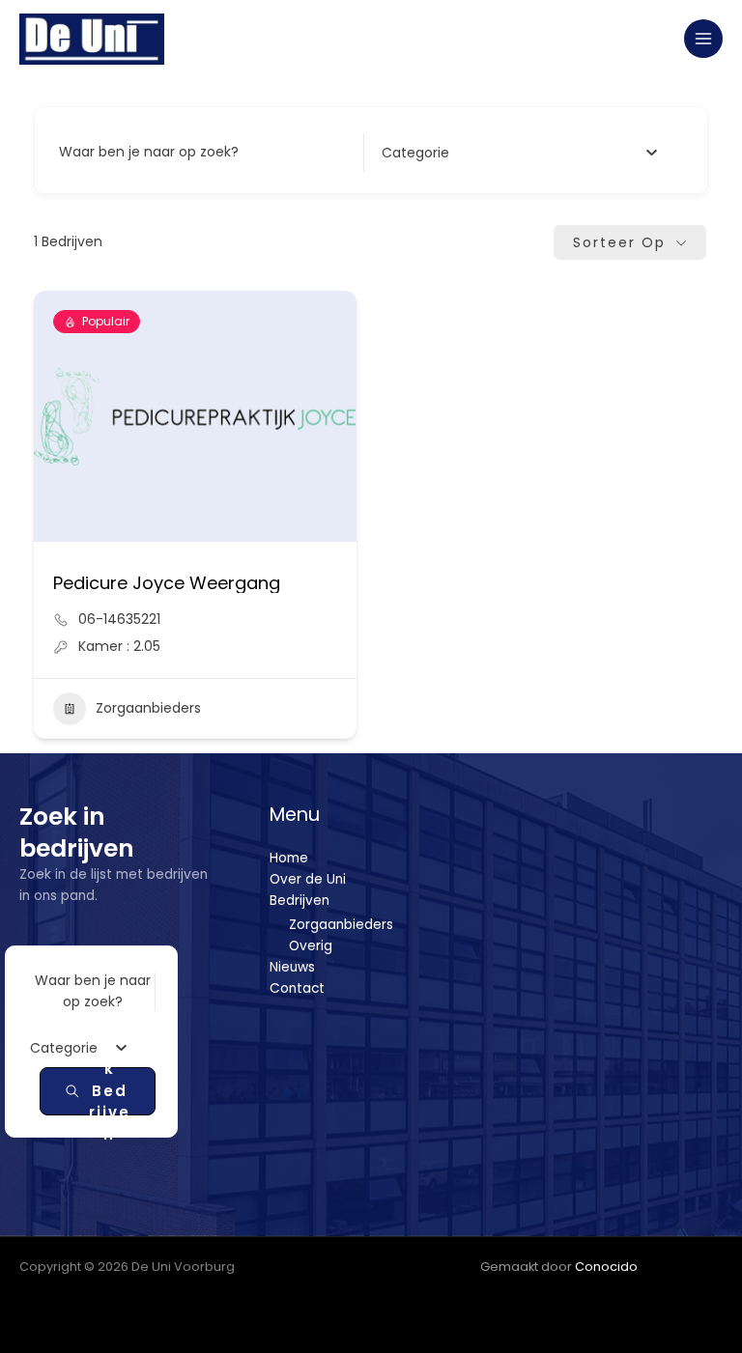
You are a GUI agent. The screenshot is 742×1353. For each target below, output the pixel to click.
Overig (310, 946)
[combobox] (520, 152)
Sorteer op (619, 242)
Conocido (606, 1266)
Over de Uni (308, 879)
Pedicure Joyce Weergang (166, 583)
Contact (297, 988)
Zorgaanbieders (148, 708)
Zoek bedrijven (109, 1091)
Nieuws (292, 967)
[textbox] (415, 152)
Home (289, 858)
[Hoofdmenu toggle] (704, 39)
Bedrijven (299, 900)
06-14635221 (119, 619)
